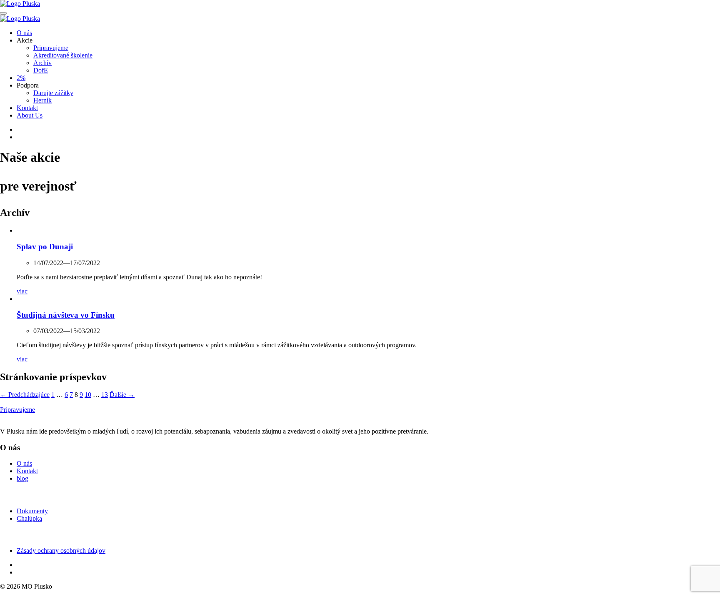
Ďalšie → (122, 394)
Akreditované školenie (62, 55)
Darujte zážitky (53, 92)
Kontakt (27, 107)
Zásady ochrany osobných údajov (61, 550)
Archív (42, 62)
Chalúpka (29, 518)
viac (22, 291)
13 (104, 394)
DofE (40, 70)
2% (21, 77)
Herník (42, 100)
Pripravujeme (50, 47)
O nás (24, 32)
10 (88, 394)
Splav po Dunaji (45, 246)
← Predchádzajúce (25, 394)
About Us (29, 115)
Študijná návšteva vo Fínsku (66, 315)
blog (22, 478)
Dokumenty (32, 510)
